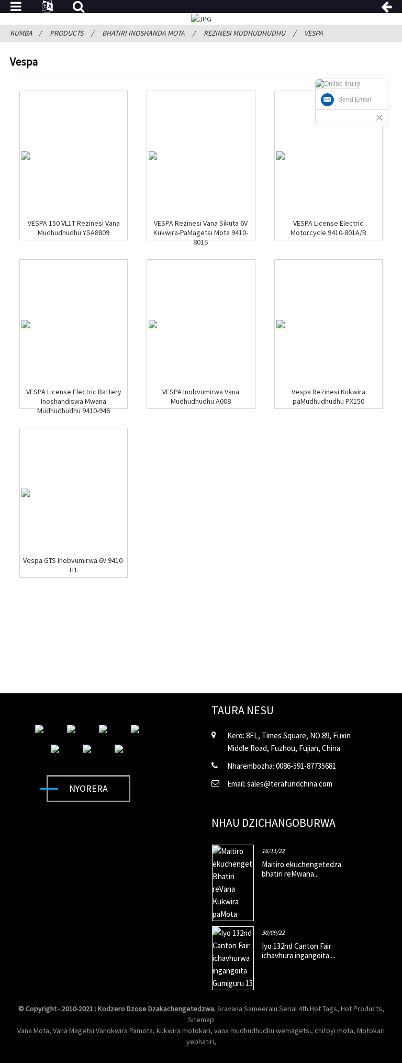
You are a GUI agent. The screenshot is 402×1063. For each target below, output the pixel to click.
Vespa (313, 33)
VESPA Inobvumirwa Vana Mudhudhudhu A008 (200, 396)
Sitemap (201, 1019)
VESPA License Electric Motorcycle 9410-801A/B (328, 227)
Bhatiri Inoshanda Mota (143, 33)
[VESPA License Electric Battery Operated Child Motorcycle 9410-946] (25, 324)
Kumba (21, 33)
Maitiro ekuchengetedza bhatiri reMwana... (301, 869)
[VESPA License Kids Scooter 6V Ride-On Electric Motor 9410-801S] (153, 155)
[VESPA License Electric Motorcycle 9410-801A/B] (280, 155)
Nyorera (88, 788)
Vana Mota (33, 1030)
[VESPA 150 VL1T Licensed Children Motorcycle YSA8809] (25, 155)
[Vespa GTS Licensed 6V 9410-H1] (25, 493)
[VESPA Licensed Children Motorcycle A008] (153, 324)
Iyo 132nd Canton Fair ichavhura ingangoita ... (299, 950)
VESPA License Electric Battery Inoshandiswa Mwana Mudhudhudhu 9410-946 (73, 401)
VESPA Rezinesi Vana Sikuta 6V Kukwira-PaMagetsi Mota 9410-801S (200, 232)
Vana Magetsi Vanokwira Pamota (103, 1030)
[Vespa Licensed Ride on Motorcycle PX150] (280, 324)
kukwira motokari (183, 1030)
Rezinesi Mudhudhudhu (244, 33)
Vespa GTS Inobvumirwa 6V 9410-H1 (74, 565)
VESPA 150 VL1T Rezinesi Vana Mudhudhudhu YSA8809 (74, 227)
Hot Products (361, 1008)
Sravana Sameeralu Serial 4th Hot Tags (277, 1008)
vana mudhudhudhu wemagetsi (262, 1030)
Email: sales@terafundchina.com (279, 784)
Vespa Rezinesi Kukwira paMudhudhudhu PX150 (328, 396)
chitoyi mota (334, 1030)
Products (66, 33)
